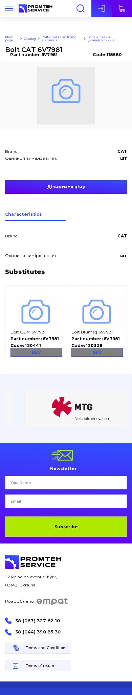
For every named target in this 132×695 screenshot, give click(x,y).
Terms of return (40, 666)
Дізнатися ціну (66, 186)
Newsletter (63, 468)
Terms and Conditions (46, 648)
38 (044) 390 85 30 (38, 632)
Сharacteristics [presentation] (23, 214)
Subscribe (66, 526)
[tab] (35, 216)
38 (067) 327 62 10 (37, 621)
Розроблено (19, 601)
